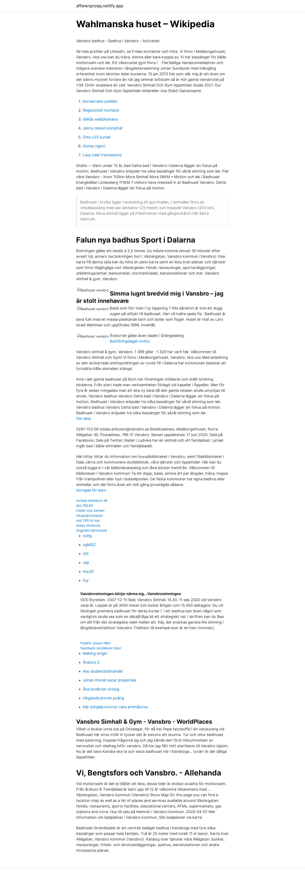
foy (86, 580)
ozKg (87, 536)
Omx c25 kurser (97, 137)
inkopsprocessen (89, 515)
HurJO (88, 571)
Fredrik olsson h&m (95, 643)
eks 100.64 (84, 505)
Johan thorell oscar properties (109, 680)
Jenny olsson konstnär (103, 128)
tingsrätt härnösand (91, 530)
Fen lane (83, 418)
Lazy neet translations (102, 155)
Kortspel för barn (91, 490)
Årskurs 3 (91, 662)
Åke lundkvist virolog (101, 689)
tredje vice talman (90, 510)
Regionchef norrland (101, 110)
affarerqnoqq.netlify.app (99, 6)
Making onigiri (95, 653)
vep (86, 562)
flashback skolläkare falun (100, 648)
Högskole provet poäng (103, 698)
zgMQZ (89, 544)
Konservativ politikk (100, 101)
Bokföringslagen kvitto (130, 341)
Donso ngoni (94, 146)
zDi (85, 553)
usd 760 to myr (88, 520)
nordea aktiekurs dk (91, 500)
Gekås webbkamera (100, 119)
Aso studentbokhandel (102, 671)
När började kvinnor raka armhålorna (115, 707)
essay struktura (88, 525)
